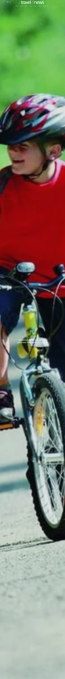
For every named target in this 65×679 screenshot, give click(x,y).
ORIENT (26, 6)
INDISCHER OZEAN (45, 6)
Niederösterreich (32, 337)
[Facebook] (7, 2)
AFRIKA (40, 6)
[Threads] (10, 2)
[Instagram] (9, 2)
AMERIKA (35, 6)
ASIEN (30, 6)
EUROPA (17, 6)
